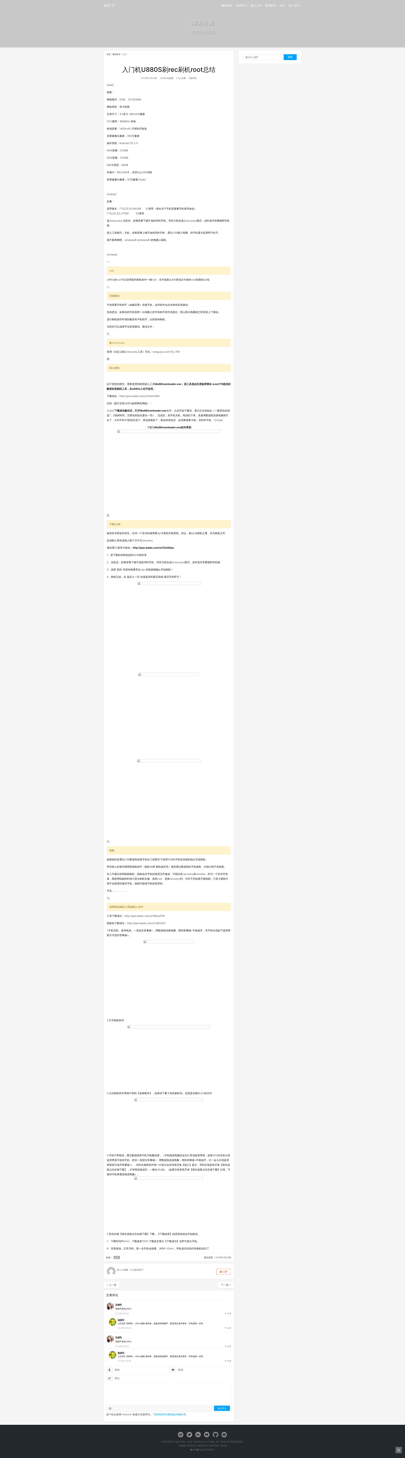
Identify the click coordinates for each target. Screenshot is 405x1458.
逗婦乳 (118, 1304)
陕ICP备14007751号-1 (202, 1449)
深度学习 (241, 5)
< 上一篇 (111, 1284)
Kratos (192, 1445)
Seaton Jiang (218, 1445)
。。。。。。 (122, 890)
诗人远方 (294, 5)
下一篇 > (226, 1284)
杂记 (282, 5)
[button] (223, 1271)
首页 (108, 54)
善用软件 (270, 5)
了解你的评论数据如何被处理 (169, 1414)
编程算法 (227, 5)
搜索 (290, 57)
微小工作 (256, 5)
